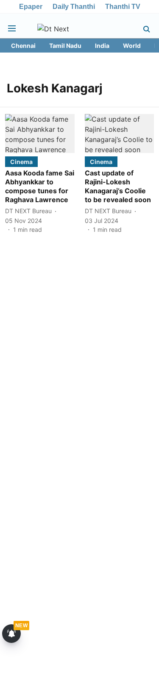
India (102, 45)
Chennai (23, 45)
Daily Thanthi (74, 6)
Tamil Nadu (65, 45)
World (132, 45)
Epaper (30, 6)
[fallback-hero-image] (40, 133)
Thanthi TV (122, 6)
